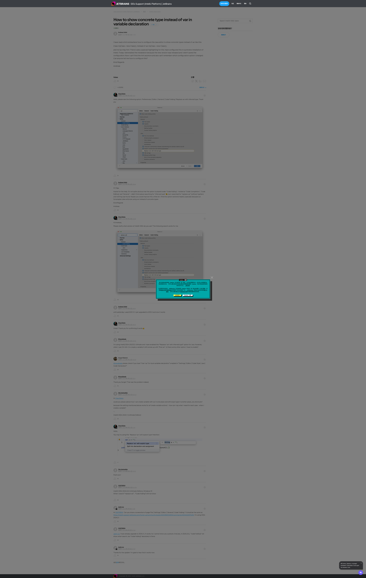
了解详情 (187, 285)
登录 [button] (245, 3)
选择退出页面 (184, 291)
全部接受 (177, 295)
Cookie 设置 (187, 295)
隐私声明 (163, 290)
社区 (233, 3)
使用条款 (169, 290)
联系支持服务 (224, 3)
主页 (120, 4)
